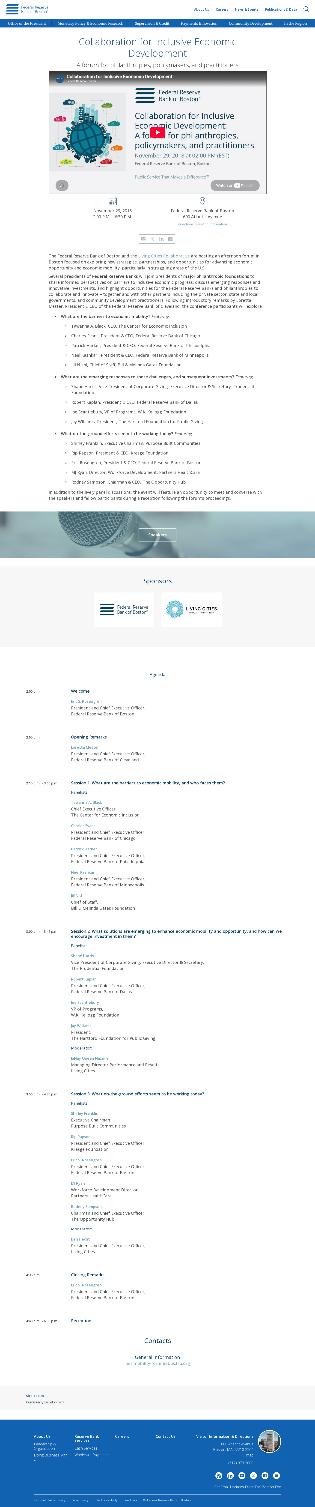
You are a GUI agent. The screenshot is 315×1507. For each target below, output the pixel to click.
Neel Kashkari (83, 872)
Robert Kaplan (84, 979)
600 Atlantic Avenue (237, 1444)
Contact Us (165, 1436)
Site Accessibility (106, 1500)
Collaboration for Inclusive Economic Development (158, 47)
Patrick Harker (84, 849)
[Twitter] (252, 1476)
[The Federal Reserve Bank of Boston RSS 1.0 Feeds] (217, 1476)
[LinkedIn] (229, 1476)
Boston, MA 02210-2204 (233, 1449)
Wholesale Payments (91, 1454)
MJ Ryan (78, 1183)
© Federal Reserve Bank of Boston (167, 1500)
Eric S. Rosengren (86, 701)
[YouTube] (240, 1476)
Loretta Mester (85, 747)
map (249, 1455)
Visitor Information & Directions (224, 1436)
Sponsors (157, 580)
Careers (222, 9)
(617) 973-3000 (240, 1462)
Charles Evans (83, 825)
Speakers (157, 535)
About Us (201, 9)
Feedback (130, 1500)
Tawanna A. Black (86, 802)
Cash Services (85, 1448)
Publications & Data (281, 9)
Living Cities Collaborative (164, 256)
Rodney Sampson (86, 1206)
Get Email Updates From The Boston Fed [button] (247, 1486)
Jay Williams (81, 1025)
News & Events (246, 9)
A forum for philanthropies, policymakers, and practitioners (157, 65)
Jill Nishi (77, 895)
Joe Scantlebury (85, 1002)
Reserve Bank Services (86, 1438)
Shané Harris (82, 955)
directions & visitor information (202, 224)
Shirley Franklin (84, 1113)
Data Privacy (80, 1500)
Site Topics (35, 1396)
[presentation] (27, 9)
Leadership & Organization (45, 1446)
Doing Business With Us (51, 1457)
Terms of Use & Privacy (49, 1500)
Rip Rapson (81, 1136)
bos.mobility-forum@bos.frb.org (157, 1363)
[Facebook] (263, 1476)
